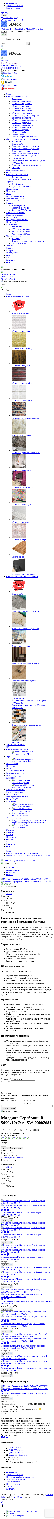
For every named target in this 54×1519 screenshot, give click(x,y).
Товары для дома (13, 236)
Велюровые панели (15, 198)
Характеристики (13, 870)
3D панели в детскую (21, 127)
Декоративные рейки (15, 170)
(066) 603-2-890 (36, 29)
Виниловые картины (21, 151)
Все (17, 99)
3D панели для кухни (21, 122)
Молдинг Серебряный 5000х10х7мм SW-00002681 (28, 856)
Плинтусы (11, 191)
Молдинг (16, 167)
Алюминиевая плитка (16, 196)
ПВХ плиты (11, 217)
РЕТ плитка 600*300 (21, 234)
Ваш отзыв (6, 1093)
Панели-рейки (18, 134)
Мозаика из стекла (14, 215)
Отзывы (10, 255)
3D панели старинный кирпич (25, 115)
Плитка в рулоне (19, 158)
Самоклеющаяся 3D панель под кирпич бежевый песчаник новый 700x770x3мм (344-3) (23, 1347)
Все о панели (12, 867)
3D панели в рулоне (20, 130)
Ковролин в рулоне (20, 208)
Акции (9, 1486)
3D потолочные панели (22, 113)
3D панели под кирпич (22, 103)
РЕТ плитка (11, 224)
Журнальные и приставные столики (28, 241)
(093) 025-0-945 (22, 29)
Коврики (10, 248)
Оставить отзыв (8, 1109)
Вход (4, 15)
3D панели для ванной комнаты (26, 120)
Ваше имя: (5, 1082)
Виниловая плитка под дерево (25, 146)
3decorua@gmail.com (18, 1455)
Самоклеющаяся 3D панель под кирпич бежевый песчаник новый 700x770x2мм (23, 1324)
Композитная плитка (15, 212)
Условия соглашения (15, 1479)
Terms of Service (17, 1497)
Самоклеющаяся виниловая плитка (22, 139)
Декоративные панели (21, 118)
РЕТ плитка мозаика (21, 231)
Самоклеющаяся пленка (17, 175)
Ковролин (10, 203)
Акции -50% (17, 144)
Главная (9, 94)
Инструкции (12, 253)
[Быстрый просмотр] (2, 1210)
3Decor (9, 893)
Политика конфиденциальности (20, 1477)
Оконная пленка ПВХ (21, 179)
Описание (10, 872)
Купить (5, 1148)
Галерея (9, 250)
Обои (8, 172)
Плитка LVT (12, 222)
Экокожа (10, 246)
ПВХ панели (12, 189)
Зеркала (9, 182)
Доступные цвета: (9, 1135)
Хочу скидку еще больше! (12, 1158)
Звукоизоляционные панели (24, 137)
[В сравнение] (8, 1210)
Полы (8, 193)
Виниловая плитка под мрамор (25, 148)
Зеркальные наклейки (21, 186)
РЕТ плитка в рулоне (21, 229)
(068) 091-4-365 (8, 29)
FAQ (8, 257)
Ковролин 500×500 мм (22, 210)
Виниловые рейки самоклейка (25, 153)
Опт (8, 262)
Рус (2, 12)
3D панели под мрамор (22, 106)
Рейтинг (5, 1100)
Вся (17, 141)
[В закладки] (5, 1210)
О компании (11, 3)
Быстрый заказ (16, 1148)
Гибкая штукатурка (14, 201)
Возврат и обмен (13, 8)
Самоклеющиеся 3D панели (18, 96)
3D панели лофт (19, 132)
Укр (6, 12)
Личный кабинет (13, 1482)
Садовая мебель (19, 243)
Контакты (10, 260)
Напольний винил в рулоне (24, 156)
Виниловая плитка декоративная (26, 165)
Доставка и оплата (14, 5)
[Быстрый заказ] (11, 1220)
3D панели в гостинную (22, 125)
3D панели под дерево (21, 108)
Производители (13, 1484)
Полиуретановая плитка (17, 220)
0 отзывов (34, 1130)
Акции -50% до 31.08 (21, 101)
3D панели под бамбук (22, 111)
